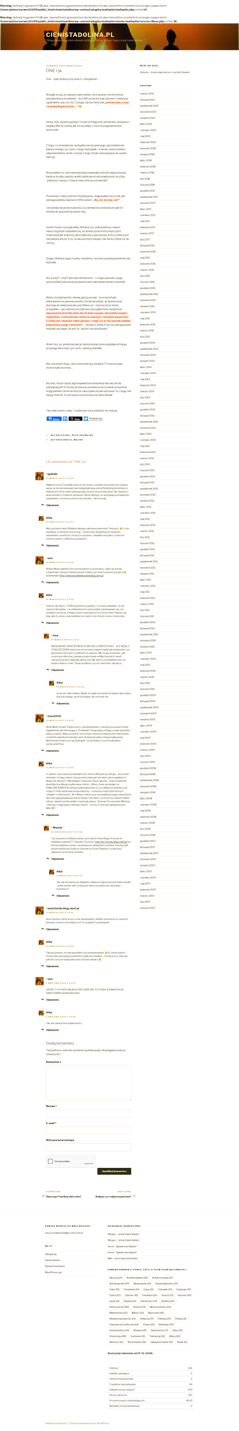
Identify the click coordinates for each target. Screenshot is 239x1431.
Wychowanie (136, 1342)
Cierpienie (131, 1289)
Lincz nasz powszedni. (126, 1258)
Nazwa (51, 1106)
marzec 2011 (147, 604)
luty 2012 (145, 537)
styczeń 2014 (147, 403)
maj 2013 (145, 446)
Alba (78, 66)
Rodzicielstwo (119, 1330)
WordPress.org (53, 1272)
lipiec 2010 (146, 652)
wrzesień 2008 (148, 786)
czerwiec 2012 (148, 512)
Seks (178, 1330)
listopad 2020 (147, 99)
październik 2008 (149, 780)
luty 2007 (145, 901)
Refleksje (166, 1324)
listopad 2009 (147, 701)
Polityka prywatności (56, 1423)
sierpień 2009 (147, 719)
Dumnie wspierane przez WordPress (89, 1423)
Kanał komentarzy (55, 1266)
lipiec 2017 (145, 209)
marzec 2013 (147, 458)
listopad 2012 (147, 482)
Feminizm (149, 1295)
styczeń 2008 (147, 835)
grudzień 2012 (147, 476)
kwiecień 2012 (147, 525)
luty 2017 (145, 239)
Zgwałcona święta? (126, 1246)
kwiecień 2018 (148, 166)
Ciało (114, 1289)
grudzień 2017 (147, 190)
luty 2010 (145, 683)
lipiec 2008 (146, 798)
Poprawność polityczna (124, 1324)
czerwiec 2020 (148, 130)
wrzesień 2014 (148, 354)
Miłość (78, 440)
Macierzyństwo (160, 1307)
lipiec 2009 (146, 725)
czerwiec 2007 (148, 877)
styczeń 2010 (147, 689)
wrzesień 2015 (148, 300)
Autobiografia (61, 440)
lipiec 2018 (146, 160)
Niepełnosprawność (122, 1318)
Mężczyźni (156, 1312)
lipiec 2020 (146, 124)
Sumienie (138, 1336)
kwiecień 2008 (148, 816)
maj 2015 (145, 318)
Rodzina (139, 1330)
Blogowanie (142, 1283)
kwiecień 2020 (148, 142)
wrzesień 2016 (148, 251)
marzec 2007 (147, 895)
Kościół (139, 1307)
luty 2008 (145, 828)
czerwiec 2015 (148, 312)
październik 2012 (149, 488)
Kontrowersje (119, 1307)
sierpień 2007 (147, 865)
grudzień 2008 (148, 768)
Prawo (148, 1324)
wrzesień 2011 (147, 567)
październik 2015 (149, 294)
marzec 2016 (147, 269)
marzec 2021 (147, 93)
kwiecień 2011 (147, 598)
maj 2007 (145, 883)
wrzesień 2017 (148, 203)
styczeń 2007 (147, 908)
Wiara (174, 1336)
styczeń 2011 (147, 616)
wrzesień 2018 (148, 148)
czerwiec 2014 (148, 373)
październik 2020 (149, 105)
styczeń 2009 (147, 762)
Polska (180, 1318)
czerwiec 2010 (148, 658)
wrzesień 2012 (148, 494)
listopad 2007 (147, 847)
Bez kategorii (60, 435)
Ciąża (148, 1289)
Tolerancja (157, 1336)
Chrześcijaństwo (166, 1283)
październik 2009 (149, 707)
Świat (182, 1342)
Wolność (116, 1342)
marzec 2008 (147, 822)
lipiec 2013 (145, 433)
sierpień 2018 (147, 154)
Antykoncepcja (162, 1277)
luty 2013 (145, 464)
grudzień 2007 (148, 841)
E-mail (51, 1123)
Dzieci (115, 1295)
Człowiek (165, 1289)
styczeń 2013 (147, 470)
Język (114, 1301)
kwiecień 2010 (148, 670)
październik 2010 (149, 634)
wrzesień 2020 (148, 111)
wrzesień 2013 (148, 427)
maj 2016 (145, 257)
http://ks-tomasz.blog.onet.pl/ (111, 841)
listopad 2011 (147, 555)
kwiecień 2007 (148, 889)
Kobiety (167, 1301)
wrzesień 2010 (148, 640)
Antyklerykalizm (137, 1277)
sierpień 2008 (147, 792)
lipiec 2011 (145, 579)
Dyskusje (183, 1289)
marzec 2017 (147, 233)
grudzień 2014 (147, 342)
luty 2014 (145, 397)
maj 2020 (145, 136)
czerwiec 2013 (148, 439)
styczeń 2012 (147, 543)
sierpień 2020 (147, 118)
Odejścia (146, 1318)
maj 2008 (145, 810)
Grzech (167, 1295)
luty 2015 (145, 336)
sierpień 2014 (147, 360)
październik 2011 (149, 561)
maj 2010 (145, 664)
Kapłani (130, 1301)
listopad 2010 (147, 628)
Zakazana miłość (161, 1342)
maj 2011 (144, 591)
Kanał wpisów (52, 1260)
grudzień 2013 (147, 409)
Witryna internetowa (60, 1140)
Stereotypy (117, 1336)
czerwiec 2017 (148, 215)
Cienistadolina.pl (80, 34)
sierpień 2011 (147, 573)
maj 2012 (145, 519)
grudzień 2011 (147, 549)
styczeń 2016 (147, 282)
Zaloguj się (51, 1254)
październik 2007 (149, 853)
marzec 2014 (147, 391)
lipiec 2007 (146, 871)
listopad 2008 (147, 774)
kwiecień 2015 (148, 324)
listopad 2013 (147, 415)
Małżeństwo (118, 1312)
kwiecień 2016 (148, 263)
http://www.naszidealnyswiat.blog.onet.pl (81, 575)
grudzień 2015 (147, 288)
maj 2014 (145, 379)
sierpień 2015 (147, 306)
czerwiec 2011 (147, 585)
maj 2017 (145, 221)
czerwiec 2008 (148, 804)
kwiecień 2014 (148, 385)
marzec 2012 (147, 531)
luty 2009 (145, 756)
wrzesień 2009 (148, 713)
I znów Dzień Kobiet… (129, 1234)
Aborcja (115, 1277)
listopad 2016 (147, 245)
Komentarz (53, 1062)
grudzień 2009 (148, 695)
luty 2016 (145, 275)
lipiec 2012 (145, 506)
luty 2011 (144, 610)
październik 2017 (149, 197)
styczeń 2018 (147, 184)
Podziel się (95, 418)
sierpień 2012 (147, 500)
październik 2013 (149, 421)
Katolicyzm (148, 1301)
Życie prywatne (82, 435)
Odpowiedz (52, 505)
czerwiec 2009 (148, 731)
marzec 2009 (147, 749)
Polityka (164, 1318)
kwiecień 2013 (147, 452)
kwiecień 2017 (147, 227)
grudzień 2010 (147, 622)
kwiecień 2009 (148, 743)
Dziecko (131, 1295)
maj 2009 (145, 737)
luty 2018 (145, 178)
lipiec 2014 (146, 367)
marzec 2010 (147, 677)
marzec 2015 (147, 330)
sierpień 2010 (147, 646)
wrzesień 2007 (148, 859)
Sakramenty (159, 1330)
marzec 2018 (147, 172)
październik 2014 (149, 348)
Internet (184, 1295)
